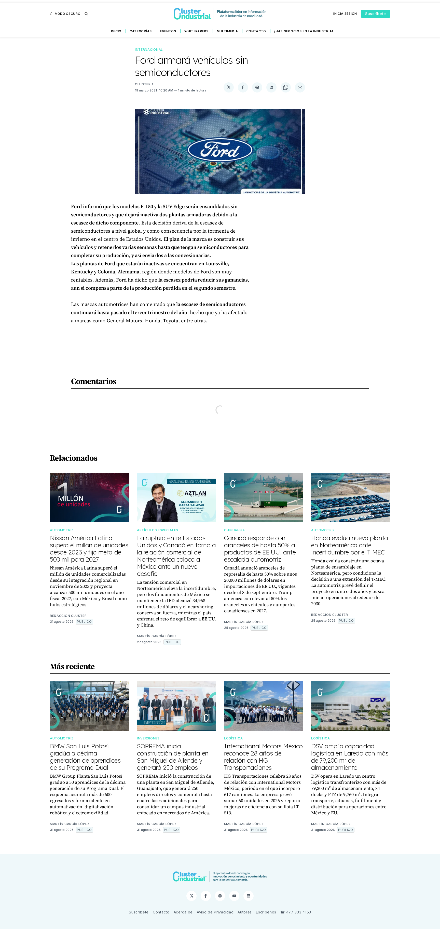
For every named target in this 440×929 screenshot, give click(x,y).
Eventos (168, 31)
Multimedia (227, 31)
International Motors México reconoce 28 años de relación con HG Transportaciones (263, 756)
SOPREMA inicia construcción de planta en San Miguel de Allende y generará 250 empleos (173, 756)
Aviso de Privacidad (215, 912)
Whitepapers (196, 31)
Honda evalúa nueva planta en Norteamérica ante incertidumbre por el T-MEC (349, 545)
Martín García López (156, 636)
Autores (245, 912)
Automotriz (62, 530)
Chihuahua (234, 530)
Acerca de (183, 912)
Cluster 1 (144, 84)
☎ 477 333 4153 (295, 912)
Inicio (116, 31)
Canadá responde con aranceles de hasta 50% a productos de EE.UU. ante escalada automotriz (260, 548)
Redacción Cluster (68, 616)
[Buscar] (86, 14)
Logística (233, 738)
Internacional (149, 49)
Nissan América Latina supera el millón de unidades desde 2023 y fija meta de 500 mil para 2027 (89, 548)
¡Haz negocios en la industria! (303, 31)
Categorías (141, 31)
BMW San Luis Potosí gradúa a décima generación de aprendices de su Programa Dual (85, 756)
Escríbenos (266, 912)
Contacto (256, 31)
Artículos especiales (157, 530)
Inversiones (148, 738)
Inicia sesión (345, 14)
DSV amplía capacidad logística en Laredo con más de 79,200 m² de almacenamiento (350, 756)
